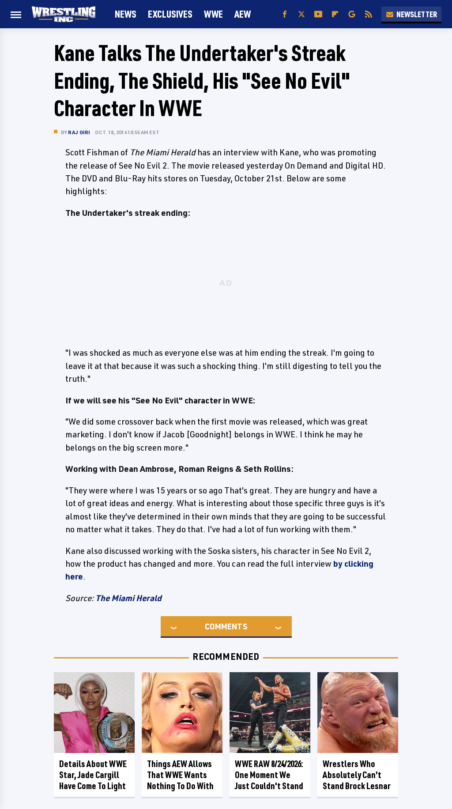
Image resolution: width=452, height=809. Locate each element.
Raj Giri (79, 132)
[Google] (352, 14)
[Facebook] (285, 14)
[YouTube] (318, 14)
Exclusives (170, 14)
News (125, 14)
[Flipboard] (335, 14)
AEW (242, 14)
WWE (213, 14)
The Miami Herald (128, 598)
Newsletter (416, 14)
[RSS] (369, 14)
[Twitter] (301, 14)
